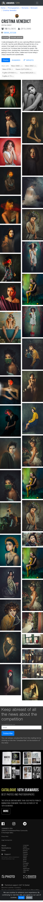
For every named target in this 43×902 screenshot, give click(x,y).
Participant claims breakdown (10, 857)
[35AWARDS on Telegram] (24, 824)
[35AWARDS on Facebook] (3, 824)
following (26, 29)
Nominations (6, 848)
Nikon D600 (17, 66)
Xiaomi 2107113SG (24, 69)
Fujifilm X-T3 (8, 76)
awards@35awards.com (8, 724)
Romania (25, 8)
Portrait (5, 37)
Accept (21, 897)
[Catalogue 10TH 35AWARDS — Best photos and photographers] (21, 765)
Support (7, 854)
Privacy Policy (5, 836)
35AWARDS (16, 60)
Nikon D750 (7, 69)
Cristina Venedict (9, 10)
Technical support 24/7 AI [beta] (17, 885)
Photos (5, 60)
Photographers (13, 8)
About (4, 846)
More (5, 811)
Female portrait (16, 37)
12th (17, 3)
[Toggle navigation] (37, 3)
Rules (4, 850)
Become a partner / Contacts (11, 887)
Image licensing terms (7, 840)
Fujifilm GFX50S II (10, 73)
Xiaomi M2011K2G (28, 73)
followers (10, 29)
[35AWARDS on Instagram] (13, 824)
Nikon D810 (30, 66)
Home (3, 8)
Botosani (34, 8)
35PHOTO (30, 60)
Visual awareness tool (8, 859)
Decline (29, 897)
